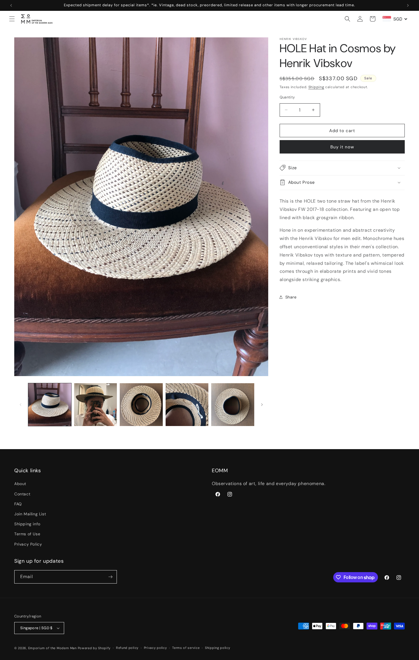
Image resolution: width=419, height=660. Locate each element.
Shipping (316, 87)
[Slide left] (20, 404)
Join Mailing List (30, 513)
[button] (12, 19)
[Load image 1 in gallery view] (49, 404)
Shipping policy (217, 648)
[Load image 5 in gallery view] (232, 404)
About (20, 484)
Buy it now (342, 147)
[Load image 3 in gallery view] (141, 404)
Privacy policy (155, 648)
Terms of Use (27, 534)
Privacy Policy (28, 544)
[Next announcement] (408, 5)
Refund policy (127, 648)
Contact (22, 493)
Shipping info (27, 523)
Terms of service (186, 648)
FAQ (18, 503)
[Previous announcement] (11, 5)
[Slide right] (262, 404)
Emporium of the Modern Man (52, 648)
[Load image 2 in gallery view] (95, 404)
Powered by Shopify (94, 648)
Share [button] (291, 297)
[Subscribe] (110, 577)
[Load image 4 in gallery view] (187, 404)
